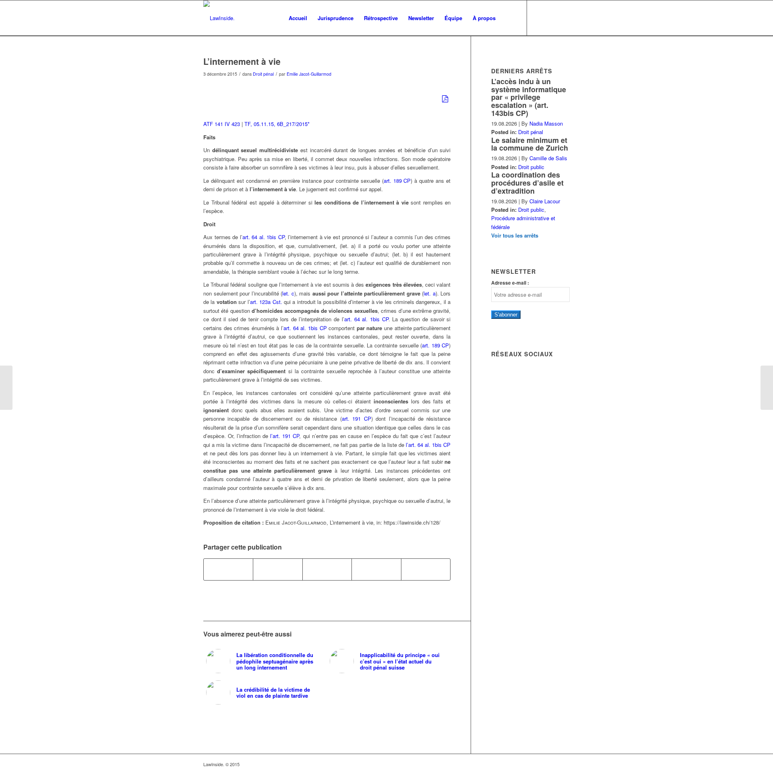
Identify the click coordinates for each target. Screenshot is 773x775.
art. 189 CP (397, 180)
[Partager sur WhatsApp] (327, 569)
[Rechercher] (509, 18)
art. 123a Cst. (266, 302)
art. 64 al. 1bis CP (263, 237)
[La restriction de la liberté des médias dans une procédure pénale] (767, 388)
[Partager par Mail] (425, 569)
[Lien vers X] (564, 18)
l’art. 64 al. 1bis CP (428, 444)
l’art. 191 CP (284, 436)
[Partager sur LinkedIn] (376, 569)
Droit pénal (263, 74)
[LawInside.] (219, 18)
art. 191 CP (356, 418)
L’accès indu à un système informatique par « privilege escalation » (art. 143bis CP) (528, 97)
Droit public (531, 167)
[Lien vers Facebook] (539, 18)
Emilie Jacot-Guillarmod (309, 74)
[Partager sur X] (277, 569)
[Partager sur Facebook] (228, 569)
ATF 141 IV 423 (221, 124)
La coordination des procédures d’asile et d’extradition (527, 182)
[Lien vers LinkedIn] (552, 18)
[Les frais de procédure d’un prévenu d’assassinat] (6, 388)
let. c (288, 293)
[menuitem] (297, 18)
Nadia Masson (546, 123)
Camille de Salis (548, 158)
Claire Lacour (544, 201)
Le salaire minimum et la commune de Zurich (529, 144)
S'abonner (505, 315)
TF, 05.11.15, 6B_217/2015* (277, 124)
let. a (430, 293)
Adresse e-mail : (510, 282)
